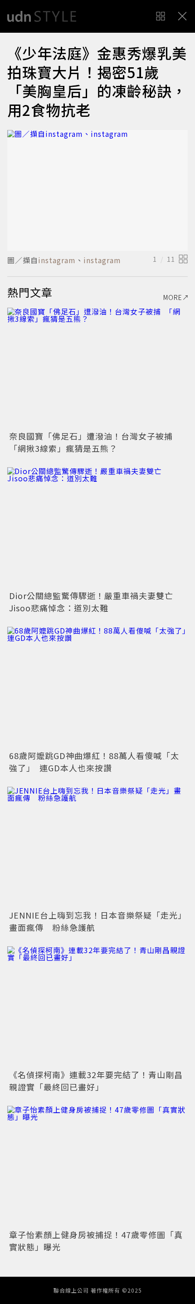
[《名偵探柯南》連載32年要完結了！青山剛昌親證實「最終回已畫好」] (97, 1006)
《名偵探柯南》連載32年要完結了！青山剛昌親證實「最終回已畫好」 (96, 1081)
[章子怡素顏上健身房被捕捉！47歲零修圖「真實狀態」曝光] (97, 1166)
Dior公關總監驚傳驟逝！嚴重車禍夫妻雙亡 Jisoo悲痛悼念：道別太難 (95, 602)
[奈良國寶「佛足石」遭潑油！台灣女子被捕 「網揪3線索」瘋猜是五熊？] (97, 368)
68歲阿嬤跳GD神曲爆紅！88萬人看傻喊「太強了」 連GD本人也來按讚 (94, 761)
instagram (57, 260)
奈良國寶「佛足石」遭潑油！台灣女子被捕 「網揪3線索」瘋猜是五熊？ (95, 442)
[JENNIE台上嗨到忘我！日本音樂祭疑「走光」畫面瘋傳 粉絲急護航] (97, 847)
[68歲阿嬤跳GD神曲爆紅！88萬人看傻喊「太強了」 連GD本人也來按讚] (97, 687)
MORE (172, 297)
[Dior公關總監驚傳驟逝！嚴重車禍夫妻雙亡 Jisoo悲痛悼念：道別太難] (97, 527)
